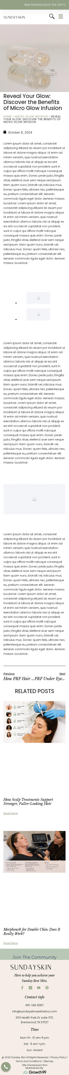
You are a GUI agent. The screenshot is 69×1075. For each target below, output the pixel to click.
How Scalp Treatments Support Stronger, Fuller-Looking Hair (28, 760)
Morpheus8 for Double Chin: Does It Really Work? (31, 848)
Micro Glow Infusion (31, 116)
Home (7, 116)
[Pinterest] (47, 904)
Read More (10, 772)
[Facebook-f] (22, 904)
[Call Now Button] (6, 1067)
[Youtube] (38, 904)
